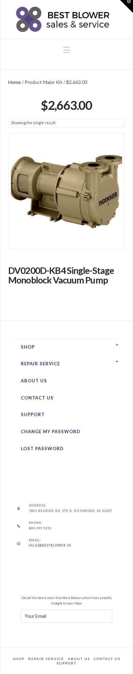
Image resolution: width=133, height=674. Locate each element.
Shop (28, 347)
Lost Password (42, 448)
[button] (66, 50)
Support (33, 414)
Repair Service (40, 363)
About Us (34, 380)
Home (14, 82)
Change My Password (50, 431)
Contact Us (37, 397)
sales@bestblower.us (50, 545)
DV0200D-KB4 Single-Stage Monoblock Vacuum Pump (61, 275)
